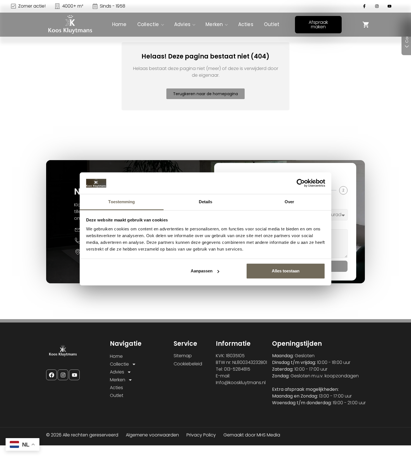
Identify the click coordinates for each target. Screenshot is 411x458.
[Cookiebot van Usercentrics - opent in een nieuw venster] (300, 183)
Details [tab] (205, 201)
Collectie (148, 24)
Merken (214, 24)
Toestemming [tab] (121, 201)
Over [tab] (289, 201)
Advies (182, 24)
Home (119, 24)
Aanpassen (201, 270)
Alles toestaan (285, 270)
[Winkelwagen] (366, 24)
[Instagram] (63, 375)
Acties (245, 24)
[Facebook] (51, 375)
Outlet (271, 24)
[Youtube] (74, 375)
